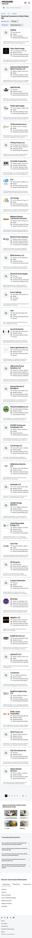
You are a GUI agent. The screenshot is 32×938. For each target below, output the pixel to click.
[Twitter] (7, 917)
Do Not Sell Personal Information (7, 929)
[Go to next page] (26, 796)
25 (23, 795)
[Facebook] (4, 917)
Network (5, 4)
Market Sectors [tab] (16, 884)
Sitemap (3, 931)
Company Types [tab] (6, 884)
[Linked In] (1, 917)
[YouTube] (13, 917)
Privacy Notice (4, 923)
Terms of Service (4, 926)
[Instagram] (10, 917)
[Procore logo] (7, 2)
